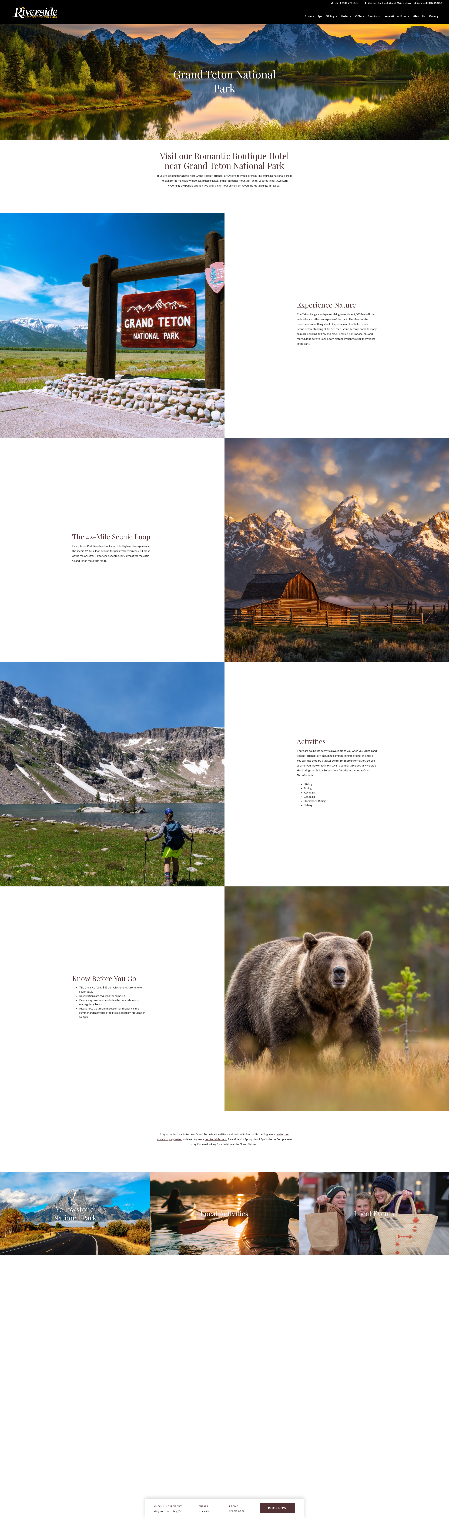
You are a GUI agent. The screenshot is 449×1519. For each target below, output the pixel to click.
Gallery (433, 16)
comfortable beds (216, 1139)
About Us (419, 16)
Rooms (309, 16)
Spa (319, 16)
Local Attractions (395, 16)
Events (372, 16)
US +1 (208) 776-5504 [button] (346, 3)
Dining (330, 16)
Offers (359, 16)
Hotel (344, 16)
